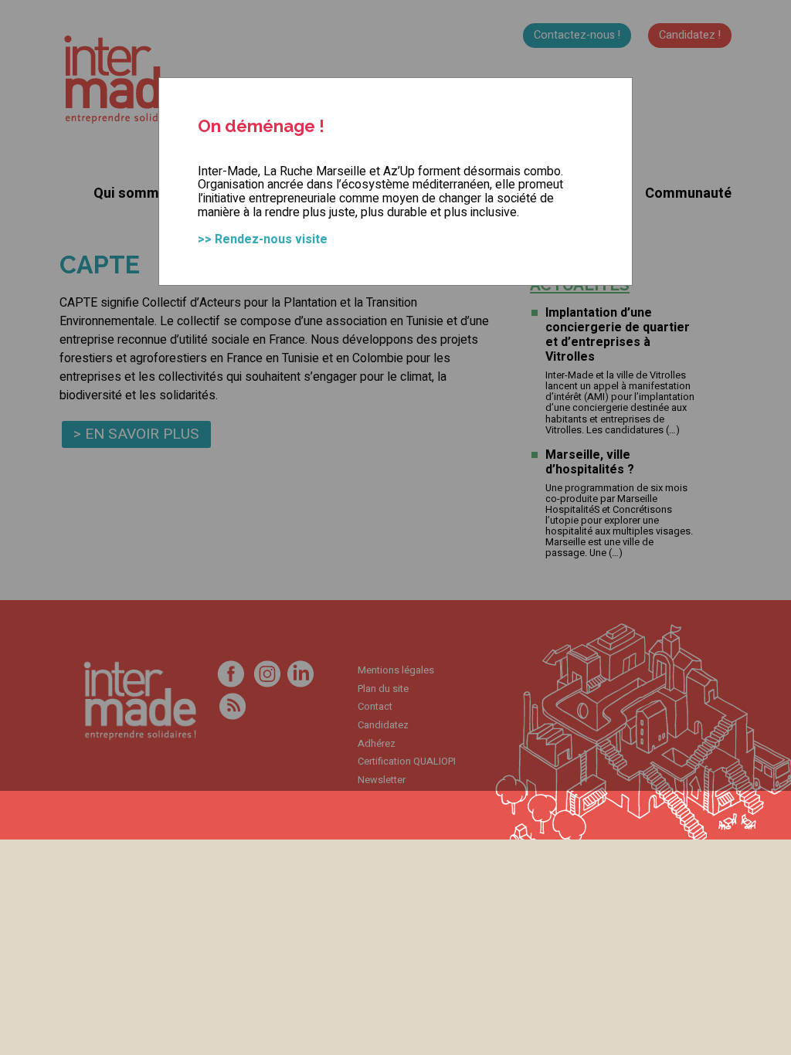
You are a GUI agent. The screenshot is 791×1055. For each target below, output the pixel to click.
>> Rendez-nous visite (263, 239)
